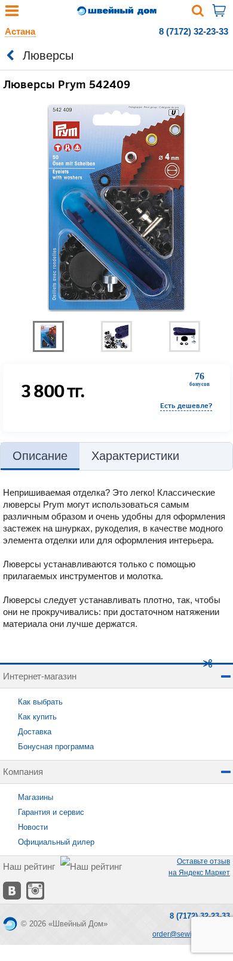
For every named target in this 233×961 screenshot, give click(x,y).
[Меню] (12, 13)
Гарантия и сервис (51, 812)
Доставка (34, 731)
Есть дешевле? (186, 405)
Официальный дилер (56, 842)
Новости (33, 827)
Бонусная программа (56, 746)
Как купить (37, 716)
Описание (40, 455)
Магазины (35, 797)
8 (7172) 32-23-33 (193, 31)
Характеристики (135, 455)
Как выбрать (40, 701)
